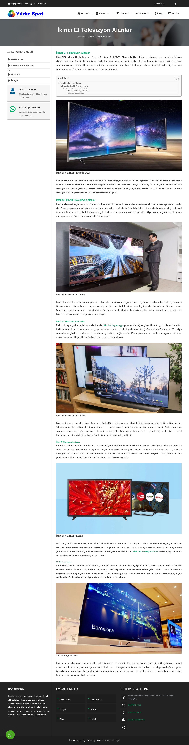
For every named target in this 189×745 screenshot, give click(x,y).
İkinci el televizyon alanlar (146, 551)
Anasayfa (81, 37)
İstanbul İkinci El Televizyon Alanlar (76, 86)
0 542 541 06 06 (39, 4)
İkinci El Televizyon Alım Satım (80, 91)
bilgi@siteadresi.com (19, 4)
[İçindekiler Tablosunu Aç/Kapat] (175, 78)
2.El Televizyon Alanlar (78, 93)
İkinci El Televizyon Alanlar (70, 83)
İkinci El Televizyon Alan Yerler (78, 89)
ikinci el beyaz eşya (113, 325)
